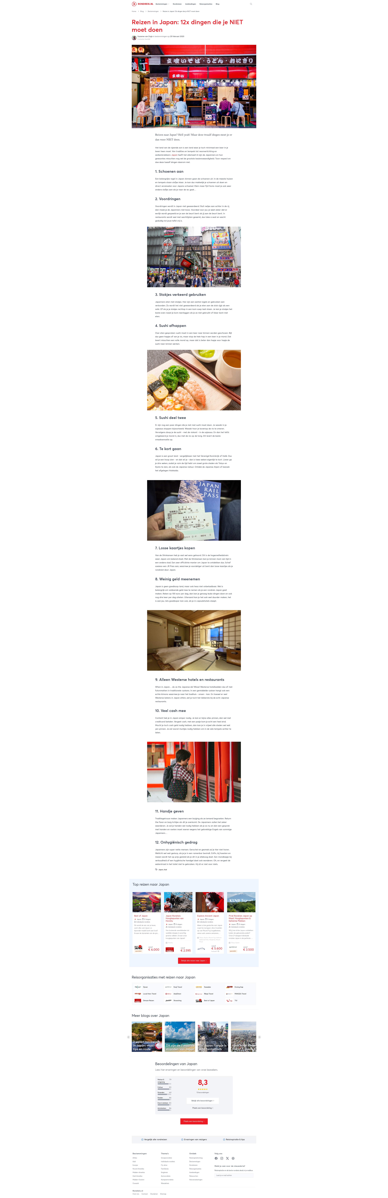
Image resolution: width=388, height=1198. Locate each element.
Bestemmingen (153, 11)
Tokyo (201, 937)
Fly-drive (164, 1165)
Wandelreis (165, 1183)
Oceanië (136, 1183)
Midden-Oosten (138, 1180)
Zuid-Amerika (137, 1176)
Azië (165, 869)
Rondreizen (193, 1165)
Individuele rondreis (168, 1161)
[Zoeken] (251, 4)
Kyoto (206, 937)
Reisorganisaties (195, 1169)
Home (134, 11)
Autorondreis (165, 1176)
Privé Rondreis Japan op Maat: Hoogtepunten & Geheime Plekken (240, 918)
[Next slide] (259, 1037)
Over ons (136, 1194)
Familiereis (165, 1169)
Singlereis (164, 1172)
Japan (174, 155)
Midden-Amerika (139, 1172)
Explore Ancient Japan (208, 916)
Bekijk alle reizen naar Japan (193, 961)
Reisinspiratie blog (195, 1158)
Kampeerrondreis (167, 1180)
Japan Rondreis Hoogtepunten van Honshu (174, 918)
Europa (135, 1165)
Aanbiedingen (194, 1172)
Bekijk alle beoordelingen (202, 1101)
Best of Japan (141, 916)
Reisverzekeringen (195, 1180)
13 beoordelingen (203, 1092)
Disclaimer (154, 1194)
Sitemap (163, 1194)
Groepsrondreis (166, 1158)
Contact (145, 1194)
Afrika (135, 1158)
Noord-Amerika (138, 1169)
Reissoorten (193, 1176)
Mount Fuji (212, 937)
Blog (142, 11)
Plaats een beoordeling (202, 1108)
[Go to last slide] (128, 1037)
